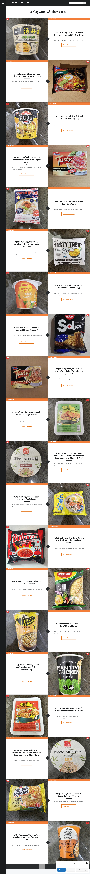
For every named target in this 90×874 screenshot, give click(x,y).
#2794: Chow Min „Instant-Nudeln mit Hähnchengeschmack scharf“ (69, 709)
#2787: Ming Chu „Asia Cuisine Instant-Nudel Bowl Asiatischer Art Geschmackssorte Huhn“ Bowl (27, 752)
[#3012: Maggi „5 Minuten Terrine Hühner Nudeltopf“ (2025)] (27, 272)
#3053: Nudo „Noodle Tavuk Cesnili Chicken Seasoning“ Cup (68, 117)
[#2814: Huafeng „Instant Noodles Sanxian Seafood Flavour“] (69, 484)
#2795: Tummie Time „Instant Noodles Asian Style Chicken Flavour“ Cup (26, 667)
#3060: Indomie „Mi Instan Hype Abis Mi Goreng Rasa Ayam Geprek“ (27, 75)
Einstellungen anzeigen (81, 870)
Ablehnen (70, 870)
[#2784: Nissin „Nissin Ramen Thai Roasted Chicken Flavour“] (27, 780)
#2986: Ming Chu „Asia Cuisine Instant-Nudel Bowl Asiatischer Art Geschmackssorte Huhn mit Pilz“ (69, 455)
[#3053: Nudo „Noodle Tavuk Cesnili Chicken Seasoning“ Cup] (27, 103)
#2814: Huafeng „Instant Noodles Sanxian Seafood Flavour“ (26, 498)
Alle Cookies (61, 870)
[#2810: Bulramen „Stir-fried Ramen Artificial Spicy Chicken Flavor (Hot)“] (27, 526)
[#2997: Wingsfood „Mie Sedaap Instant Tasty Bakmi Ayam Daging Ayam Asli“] (27, 357)
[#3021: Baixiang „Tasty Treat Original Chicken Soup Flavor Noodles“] (69, 230)
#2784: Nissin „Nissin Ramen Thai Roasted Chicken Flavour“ (69, 795)
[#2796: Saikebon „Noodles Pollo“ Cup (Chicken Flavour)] (27, 610)
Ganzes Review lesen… (69, 44)
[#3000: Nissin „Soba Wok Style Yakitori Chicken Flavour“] (69, 314)
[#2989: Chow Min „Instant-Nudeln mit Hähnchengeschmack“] (69, 399)
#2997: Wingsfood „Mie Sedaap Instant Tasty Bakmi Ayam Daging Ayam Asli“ (69, 371)
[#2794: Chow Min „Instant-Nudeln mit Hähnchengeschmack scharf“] (27, 695)
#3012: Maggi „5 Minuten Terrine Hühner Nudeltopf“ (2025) (68, 286)
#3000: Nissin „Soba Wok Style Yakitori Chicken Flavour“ (26, 328)
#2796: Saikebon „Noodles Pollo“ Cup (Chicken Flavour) (69, 624)
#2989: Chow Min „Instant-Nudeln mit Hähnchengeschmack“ (26, 413)
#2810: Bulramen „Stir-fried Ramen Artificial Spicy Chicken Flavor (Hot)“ (69, 540)
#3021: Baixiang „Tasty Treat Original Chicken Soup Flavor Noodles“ (26, 244)
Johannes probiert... (54, 526)
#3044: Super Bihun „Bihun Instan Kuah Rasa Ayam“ (69, 202)
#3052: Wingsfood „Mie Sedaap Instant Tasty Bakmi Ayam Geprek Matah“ (26, 159)
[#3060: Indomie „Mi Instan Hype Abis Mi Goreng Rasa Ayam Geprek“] (69, 61)
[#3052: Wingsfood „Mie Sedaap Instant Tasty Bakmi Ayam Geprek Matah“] (69, 145)
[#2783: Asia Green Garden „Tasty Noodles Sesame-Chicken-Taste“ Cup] (69, 822)
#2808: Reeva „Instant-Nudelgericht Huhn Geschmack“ (27, 582)
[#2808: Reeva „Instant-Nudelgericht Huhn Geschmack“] (69, 568)
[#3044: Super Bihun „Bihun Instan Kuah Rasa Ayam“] (27, 188)
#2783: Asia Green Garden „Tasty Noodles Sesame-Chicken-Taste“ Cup (26, 837)
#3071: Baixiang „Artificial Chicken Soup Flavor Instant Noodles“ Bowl (69, 33)
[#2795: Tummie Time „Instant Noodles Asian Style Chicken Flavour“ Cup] (69, 653)
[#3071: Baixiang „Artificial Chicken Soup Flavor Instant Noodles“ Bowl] (27, 18)
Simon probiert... (53, 18)
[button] (87, 863)
